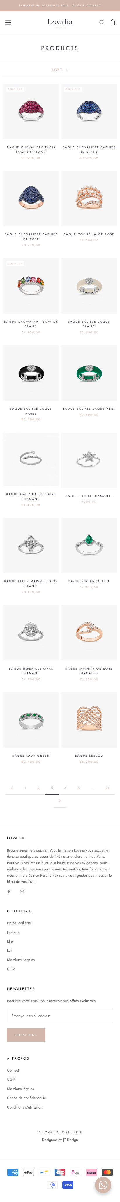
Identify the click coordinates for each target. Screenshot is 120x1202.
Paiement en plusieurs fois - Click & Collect (60, 5)
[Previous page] (12, 788)
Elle (10, 941)
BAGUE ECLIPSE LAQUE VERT (89, 408)
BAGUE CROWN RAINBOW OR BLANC (31, 324)
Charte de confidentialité (26, 1098)
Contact (13, 1070)
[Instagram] (22, 891)
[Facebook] (9, 891)
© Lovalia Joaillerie (60, 1132)
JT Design (70, 1140)
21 (107, 788)
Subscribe (26, 1035)
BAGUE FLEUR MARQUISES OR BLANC (31, 583)
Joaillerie (13, 932)
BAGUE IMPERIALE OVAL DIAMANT (31, 671)
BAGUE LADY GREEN (31, 755)
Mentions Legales (21, 960)
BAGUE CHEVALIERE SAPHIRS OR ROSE (31, 236)
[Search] (102, 22)
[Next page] (60, 801)
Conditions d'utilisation (25, 1107)
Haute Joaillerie (19, 923)
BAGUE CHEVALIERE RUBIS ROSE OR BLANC (31, 149)
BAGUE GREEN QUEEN (89, 581)
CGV (11, 969)
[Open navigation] (8, 22)
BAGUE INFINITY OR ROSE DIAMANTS (89, 671)
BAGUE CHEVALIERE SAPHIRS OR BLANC (89, 149)
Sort (58, 69)
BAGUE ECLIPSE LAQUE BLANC (89, 324)
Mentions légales (20, 1089)
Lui (9, 950)
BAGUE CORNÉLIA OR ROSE (89, 234)
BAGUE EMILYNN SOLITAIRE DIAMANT (31, 496)
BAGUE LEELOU (89, 755)
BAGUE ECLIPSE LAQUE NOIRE (31, 411)
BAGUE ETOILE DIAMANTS (89, 496)
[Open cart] (112, 22)
